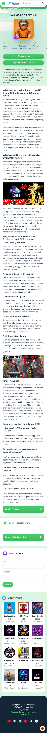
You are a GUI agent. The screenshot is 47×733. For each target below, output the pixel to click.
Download (25, 56)
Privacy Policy (24, 712)
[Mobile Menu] (3, 3)
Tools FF (16, 8)
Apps (10, 8)
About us (14, 712)
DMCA (26, 714)
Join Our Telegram (25, 63)
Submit (8, 584)
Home (5, 8)
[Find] (43, 2)
